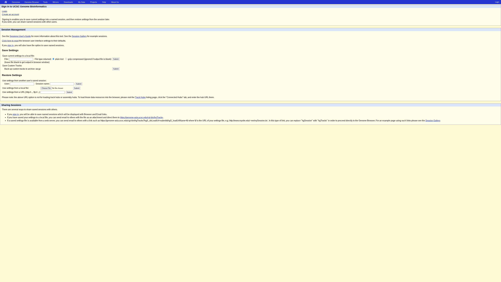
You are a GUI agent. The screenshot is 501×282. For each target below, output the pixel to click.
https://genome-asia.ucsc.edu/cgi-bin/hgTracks (141, 117)
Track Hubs (140, 97)
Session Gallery (79, 36)
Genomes (16, 2)
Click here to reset (10, 41)
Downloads (68, 2)
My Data (81, 2)
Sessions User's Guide (20, 36)
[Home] (6, 2)
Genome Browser (32, 2)
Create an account (10, 14)
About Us (115, 2)
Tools (45, 2)
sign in (10, 45)
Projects (93, 2)
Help (104, 2)
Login (497, 2)
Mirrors (56, 2)
